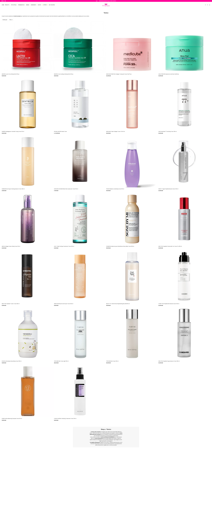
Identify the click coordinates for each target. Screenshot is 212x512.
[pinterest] (5, 1)
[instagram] (3, 1)
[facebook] (2, 1)
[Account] (205, 5)
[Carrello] (209, 5)
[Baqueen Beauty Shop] (106, 5)
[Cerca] (207, 5)
